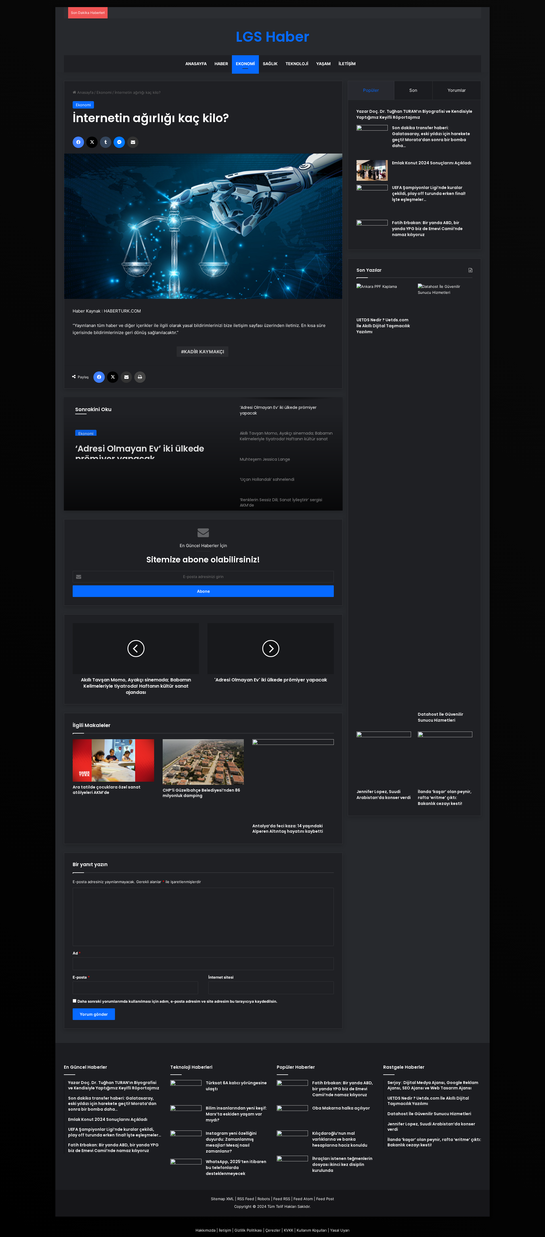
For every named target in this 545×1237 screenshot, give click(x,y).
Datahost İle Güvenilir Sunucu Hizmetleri (440, 717)
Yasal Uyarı (339, 1230)
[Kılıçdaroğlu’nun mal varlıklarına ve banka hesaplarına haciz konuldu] (292, 1141)
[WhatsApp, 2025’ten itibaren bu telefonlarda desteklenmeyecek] (186, 1169)
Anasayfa (196, 63)
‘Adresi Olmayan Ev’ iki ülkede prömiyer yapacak (139, 449)
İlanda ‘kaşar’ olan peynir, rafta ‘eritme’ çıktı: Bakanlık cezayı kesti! (444, 797)
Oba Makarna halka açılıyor (341, 1108)
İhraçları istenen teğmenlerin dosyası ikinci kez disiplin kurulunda (342, 1164)
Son (413, 90)
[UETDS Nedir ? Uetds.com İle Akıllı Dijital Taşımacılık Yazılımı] (384, 299)
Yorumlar (457, 90)
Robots (263, 1198)
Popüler (371, 90)
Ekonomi (245, 63)
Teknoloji (297, 63)
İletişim (347, 63)
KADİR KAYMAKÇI (204, 351)
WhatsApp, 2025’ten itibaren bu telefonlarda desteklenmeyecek (236, 1167)
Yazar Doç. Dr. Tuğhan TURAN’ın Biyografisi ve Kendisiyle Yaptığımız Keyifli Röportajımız (414, 114)
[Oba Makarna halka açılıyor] (292, 1116)
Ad (77, 953)
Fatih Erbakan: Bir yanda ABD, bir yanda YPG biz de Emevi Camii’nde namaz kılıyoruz (427, 228)
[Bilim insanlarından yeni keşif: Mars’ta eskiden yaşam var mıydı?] (186, 1116)
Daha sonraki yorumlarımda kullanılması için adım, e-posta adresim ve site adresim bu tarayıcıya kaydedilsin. (177, 1001)
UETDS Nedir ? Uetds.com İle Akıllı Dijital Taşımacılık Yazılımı (383, 326)
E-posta (81, 977)
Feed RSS (281, 1198)
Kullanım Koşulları (312, 1230)
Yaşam (323, 63)
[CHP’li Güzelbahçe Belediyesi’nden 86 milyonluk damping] (203, 762)
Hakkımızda (205, 1230)
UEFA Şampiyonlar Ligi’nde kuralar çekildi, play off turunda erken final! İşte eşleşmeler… (429, 193)
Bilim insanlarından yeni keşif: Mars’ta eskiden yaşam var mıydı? (236, 1114)
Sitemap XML (222, 1198)
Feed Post (325, 1198)
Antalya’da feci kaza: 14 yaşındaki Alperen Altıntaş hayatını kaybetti (287, 828)
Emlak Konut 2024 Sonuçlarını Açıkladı (431, 163)
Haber (221, 63)
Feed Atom (303, 1198)
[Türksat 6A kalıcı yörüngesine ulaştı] (186, 1090)
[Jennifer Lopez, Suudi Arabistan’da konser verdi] (384, 759)
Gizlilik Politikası (248, 1230)
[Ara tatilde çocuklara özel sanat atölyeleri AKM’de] (113, 760)
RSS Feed (245, 1198)
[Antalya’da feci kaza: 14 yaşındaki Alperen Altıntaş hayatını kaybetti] (293, 780)
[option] (203, 454)
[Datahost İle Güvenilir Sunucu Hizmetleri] (445, 496)
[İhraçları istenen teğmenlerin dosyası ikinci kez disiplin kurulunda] (292, 1166)
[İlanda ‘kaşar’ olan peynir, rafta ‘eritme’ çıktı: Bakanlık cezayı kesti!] (445, 759)
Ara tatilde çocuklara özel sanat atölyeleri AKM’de (107, 789)
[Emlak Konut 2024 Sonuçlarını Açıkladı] (372, 170)
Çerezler (272, 1230)
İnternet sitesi (221, 977)
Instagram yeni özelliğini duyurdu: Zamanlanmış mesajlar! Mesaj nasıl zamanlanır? (231, 1142)
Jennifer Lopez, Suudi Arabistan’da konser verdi (384, 794)
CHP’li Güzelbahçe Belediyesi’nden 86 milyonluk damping (201, 792)
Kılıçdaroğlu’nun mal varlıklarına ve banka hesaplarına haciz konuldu (339, 1139)
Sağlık (270, 63)
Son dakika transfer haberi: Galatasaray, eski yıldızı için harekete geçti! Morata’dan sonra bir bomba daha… (431, 136)
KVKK (288, 1230)
